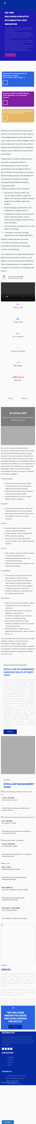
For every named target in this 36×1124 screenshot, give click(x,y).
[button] (17, 8)
